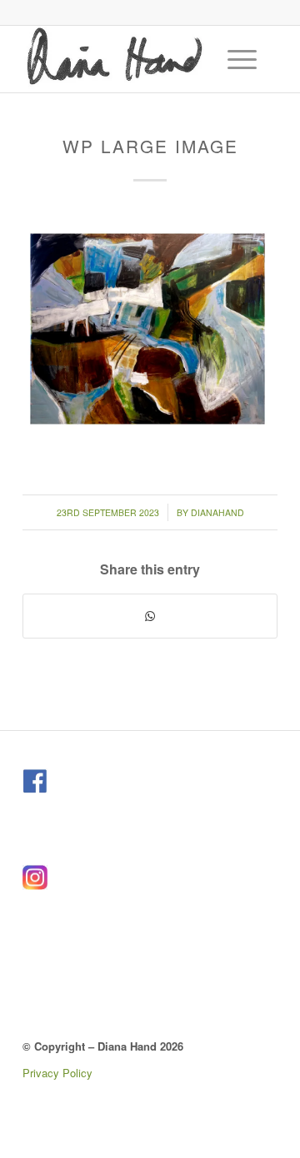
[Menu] (234, 59)
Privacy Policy (57, 1073)
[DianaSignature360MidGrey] (124, 59)
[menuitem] (244, 59)
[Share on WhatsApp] (150, 616)
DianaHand (217, 512)
